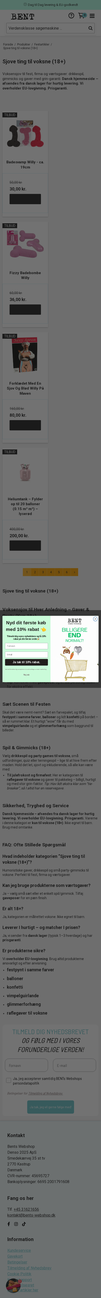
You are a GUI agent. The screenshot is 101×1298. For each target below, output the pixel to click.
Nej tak (26, 675)
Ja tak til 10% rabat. (26, 662)
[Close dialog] (95, 619)
